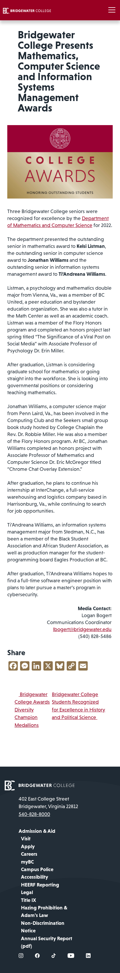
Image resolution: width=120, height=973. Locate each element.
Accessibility (34, 877)
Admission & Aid (37, 831)
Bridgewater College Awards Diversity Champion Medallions (32, 709)
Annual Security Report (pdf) (46, 942)
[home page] (40, 785)
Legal (27, 892)
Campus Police (37, 869)
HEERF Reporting (40, 885)
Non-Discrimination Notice (42, 927)
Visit (26, 839)
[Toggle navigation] (112, 10)
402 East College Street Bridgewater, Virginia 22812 (48, 802)
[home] (27, 10)
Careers (29, 854)
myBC (27, 862)
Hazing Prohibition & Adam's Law (44, 911)
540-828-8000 (34, 814)
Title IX (28, 900)
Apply (28, 846)
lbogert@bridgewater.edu (82, 629)
